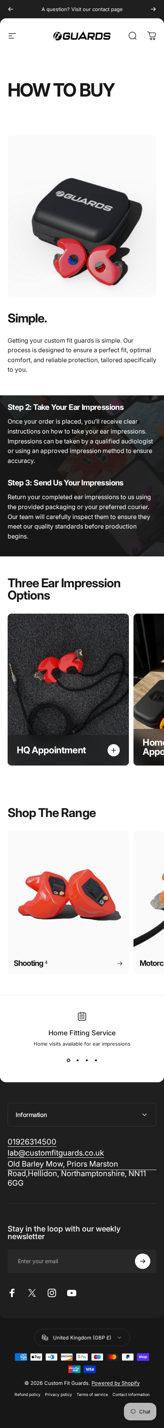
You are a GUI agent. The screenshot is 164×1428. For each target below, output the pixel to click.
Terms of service (92, 1394)
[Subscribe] (142, 1261)
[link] (82, 1173)
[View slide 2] (77, 1060)
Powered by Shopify (116, 1383)
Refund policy (27, 1394)
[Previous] (10, 9)
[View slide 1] (68, 1060)
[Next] (153, 9)
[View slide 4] (95, 1060)
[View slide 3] (86, 1060)
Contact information (131, 1394)
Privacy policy (58, 1394)
